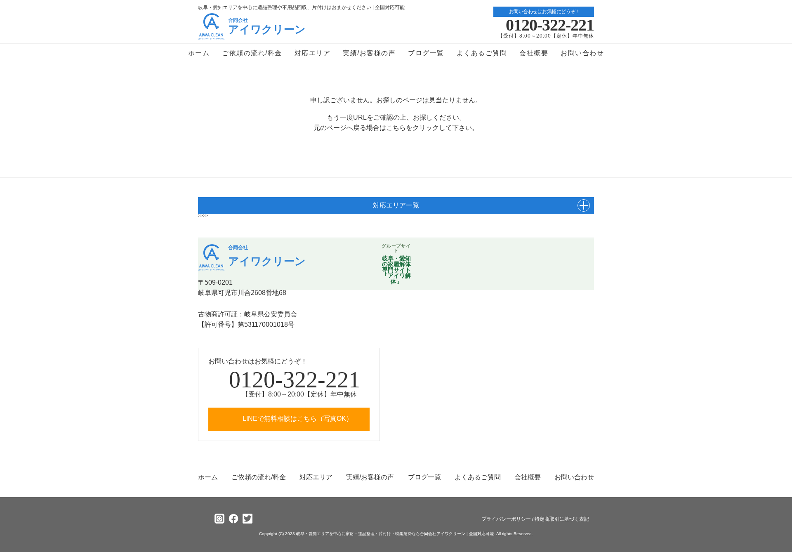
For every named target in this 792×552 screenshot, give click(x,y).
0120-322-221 (550, 25)
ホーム (199, 53)
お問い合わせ (582, 53)
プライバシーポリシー (506, 519)
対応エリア (313, 53)
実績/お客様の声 (369, 53)
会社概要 (533, 53)
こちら (396, 127)
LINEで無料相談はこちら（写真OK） (297, 418)
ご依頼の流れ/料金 (252, 53)
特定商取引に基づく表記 (562, 519)
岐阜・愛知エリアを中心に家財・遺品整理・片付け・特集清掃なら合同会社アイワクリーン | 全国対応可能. (395, 533)
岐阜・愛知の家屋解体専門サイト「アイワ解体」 (396, 270)
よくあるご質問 (482, 53)
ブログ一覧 (426, 53)
